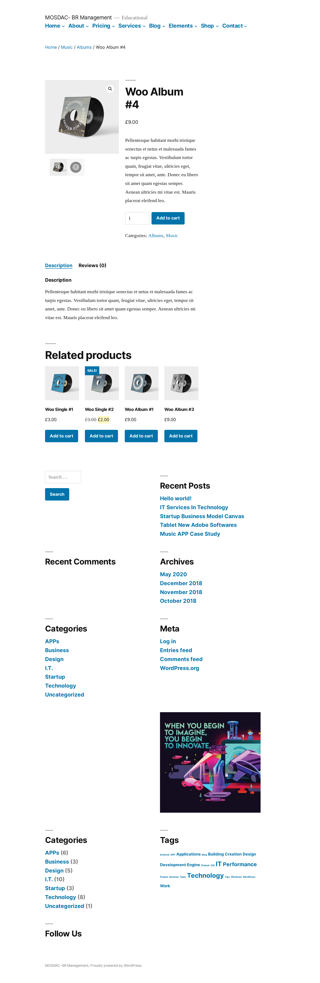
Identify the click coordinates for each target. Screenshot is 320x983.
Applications (188, 854)
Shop (207, 25)
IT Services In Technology (194, 507)
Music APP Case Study (190, 534)
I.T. (49, 668)
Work (165, 885)
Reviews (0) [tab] (92, 265)
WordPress (249, 877)
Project (164, 877)
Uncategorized (64, 694)
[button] (110, 89)
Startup (55, 676)
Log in (168, 641)
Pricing (101, 25)
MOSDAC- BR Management (78, 17)
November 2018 (181, 592)
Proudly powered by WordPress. (116, 965)
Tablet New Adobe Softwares (198, 525)
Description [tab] (58, 265)
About (76, 25)
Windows (236, 877)
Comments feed (181, 659)
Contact (232, 25)
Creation (233, 854)
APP (172, 854)
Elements (181, 25)
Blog (154, 25)
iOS (213, 865)
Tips (227, 877)
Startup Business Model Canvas (202, 516)
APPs (52, 641)
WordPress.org (179, 668)
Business (57, 650)
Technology (60, 685)
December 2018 (181, 583)
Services (129, 25)
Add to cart (168, 218)
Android (164, 854)
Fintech (205, 865)
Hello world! (176, 498)
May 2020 (173, 574)
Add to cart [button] (61, 436)
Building (216, 854)
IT (219, 864)
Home (52, 25)
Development (173, 864)
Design (54, 659)
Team (183, 877)
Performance (240, 864)
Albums (84, 47)
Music (67, 47)
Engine (193, 864)
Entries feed (176, 650)
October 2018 (178, 601)
